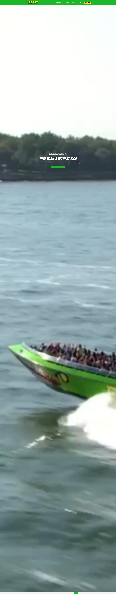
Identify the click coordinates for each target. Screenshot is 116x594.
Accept (76, 592)
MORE (80, 2)
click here (71, 592)
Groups (73, 2)
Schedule (67, 2)
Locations (58, 2)
